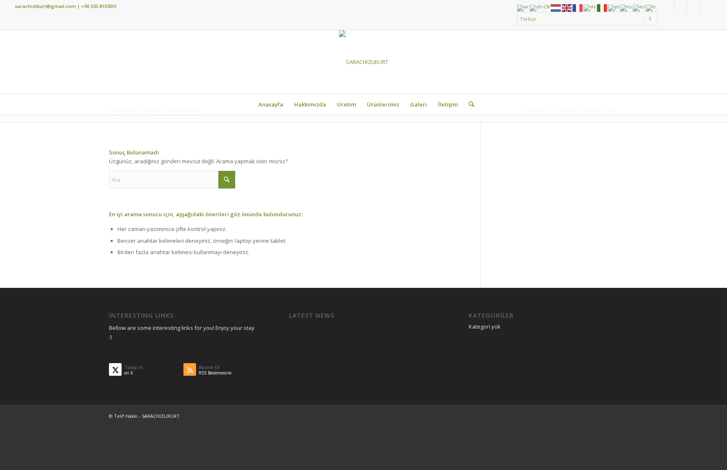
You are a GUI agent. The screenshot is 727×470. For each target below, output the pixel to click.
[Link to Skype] (693, 6)
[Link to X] (680, 6)
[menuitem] (585, 19)
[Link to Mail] (706, 6)
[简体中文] (540, 7)
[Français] (578, 7)
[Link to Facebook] (668, 6)
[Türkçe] (651, 7)
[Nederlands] (556, 7)
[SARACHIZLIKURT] (363, 61)
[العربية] (523, 7)
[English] (567, 7)
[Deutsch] (590, 7)
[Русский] (626, 7)
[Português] (614, 7)
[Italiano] (602, 7)
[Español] (639, 7)
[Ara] (468, 104)
